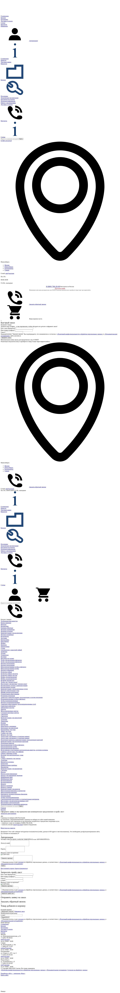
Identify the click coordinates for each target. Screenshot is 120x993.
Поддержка (4, 19)
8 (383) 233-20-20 (6, 141)
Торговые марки (6, 62)
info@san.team (18, 824)
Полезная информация (8, 101)
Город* (3, 332)
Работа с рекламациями (8, 103)
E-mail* (3, 880)
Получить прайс (60, 288)
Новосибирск (8, 267)
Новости (3, 60)
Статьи (3, 23)
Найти (21, 139)
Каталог (3, 18)
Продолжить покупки (7, 911)
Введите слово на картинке (9, 853)
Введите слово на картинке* (10, 882)
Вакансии (4, 64)
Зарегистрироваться (21, 868)
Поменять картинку (7, 858)
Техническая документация (9, 98)
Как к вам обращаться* (8, 328)
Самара (6, 270)
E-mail (3, 915)
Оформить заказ (19, 911)
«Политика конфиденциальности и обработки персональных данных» (23, 970)
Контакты (4, 24)
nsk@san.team (9, 273)
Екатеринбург (8, 268)
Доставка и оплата (7, 21)
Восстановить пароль (7, 868)
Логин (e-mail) (5, 843)
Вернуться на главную (8, 828)
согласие (21, 862)
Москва (6, 265)
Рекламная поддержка (8, 99)
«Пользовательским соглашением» (12, 864)
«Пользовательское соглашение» (56, 970)
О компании (5, 16)
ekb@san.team (5, 956)
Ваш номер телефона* (8, 330)
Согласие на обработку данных (77, 970)
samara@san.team (6, 948)
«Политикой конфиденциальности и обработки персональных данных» (80, 334)
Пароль (3, 849)
